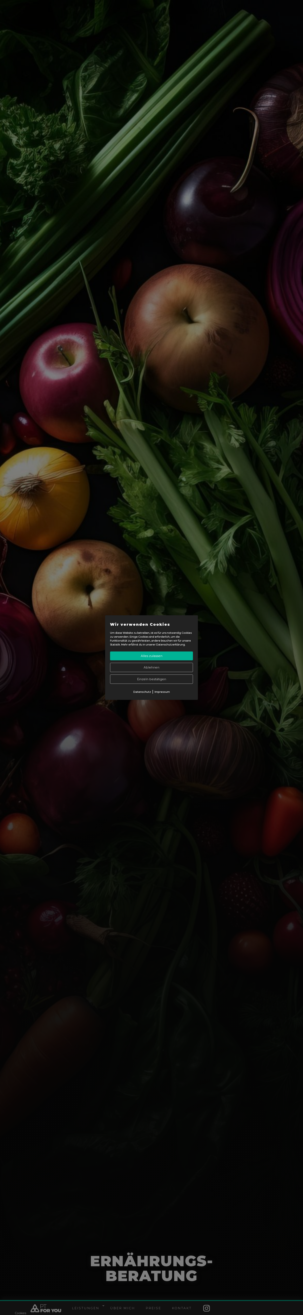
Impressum (162, 692)
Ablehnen (151, 668)
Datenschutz (142, 692)
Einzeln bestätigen (151, 679)
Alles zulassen (151, 656)
